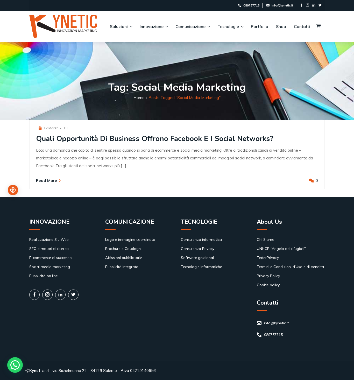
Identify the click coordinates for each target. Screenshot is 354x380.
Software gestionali (198, 257)
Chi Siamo (265, 239)
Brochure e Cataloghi (123, 248)
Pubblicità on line (43, 275)
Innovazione (152, 26)
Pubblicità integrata (121, 266)
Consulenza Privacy (197, 248)
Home (139, 97)
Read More (46, 180)
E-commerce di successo (50, 257)
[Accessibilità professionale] (13, 190)
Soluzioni (119, 26)
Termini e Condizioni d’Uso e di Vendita (290, 266)
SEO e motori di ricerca (49, 248)
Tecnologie (228, 26)
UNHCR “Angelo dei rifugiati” (281, 248)
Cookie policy (268, 285)
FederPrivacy (268, 257)
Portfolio (259, 26)
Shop (281, 26)
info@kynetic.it (282, 5)
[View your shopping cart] (319, 26)
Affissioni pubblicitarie (123, 257)
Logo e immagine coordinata (130, 239)
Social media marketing (49, 266)
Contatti (302, 26)
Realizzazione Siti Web (49, 239)
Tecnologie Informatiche (201, 266)
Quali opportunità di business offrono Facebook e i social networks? (154, 139)
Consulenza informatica (201, 239)
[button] (15, 365)
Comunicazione (190, 26)
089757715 (251, 5)
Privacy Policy (268, 275)
